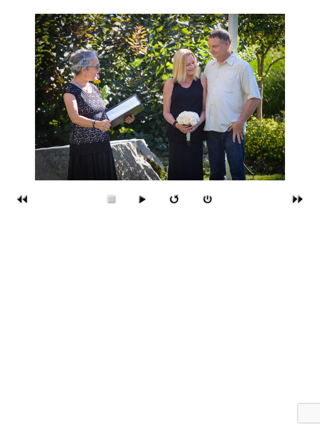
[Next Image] (297, 198)
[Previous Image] (22, 198)
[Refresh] (174, 198)
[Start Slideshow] (142, 198)
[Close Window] (207, 198)
